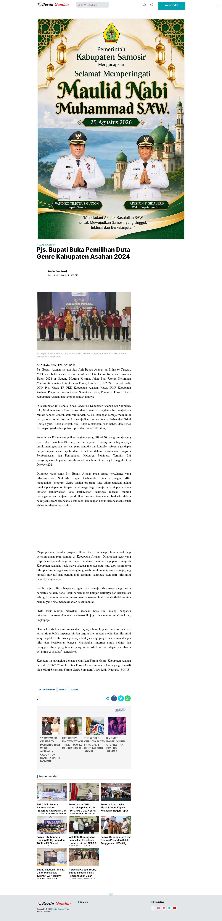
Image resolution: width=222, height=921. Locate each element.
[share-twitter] (121, 698)
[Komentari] (38, 698)
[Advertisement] (84, 528)
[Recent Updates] (145, 5)
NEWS (62, 689)
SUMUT (74, 689)
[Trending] (151, 5)
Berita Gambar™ (59, 909)
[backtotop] (111, 895)
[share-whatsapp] (128, 698)
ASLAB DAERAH (46, 244)
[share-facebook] (114, 698)
